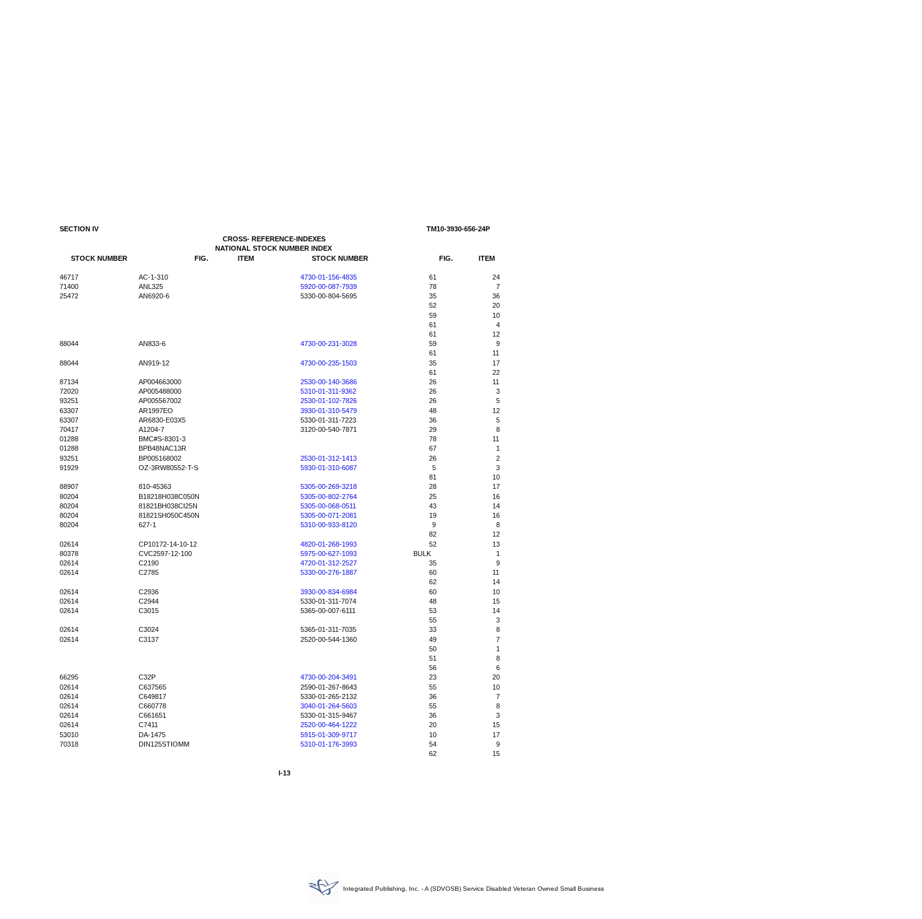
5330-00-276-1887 (328, 572)
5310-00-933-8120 (328, 524)
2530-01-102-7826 (328, 400)
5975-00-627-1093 (328, 553)
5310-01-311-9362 (328, 391)
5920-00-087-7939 (328, 286)
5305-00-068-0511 (328, 506)
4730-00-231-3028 (328, 343)
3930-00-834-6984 (328, 592)
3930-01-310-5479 (328, 410)
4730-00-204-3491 (328, 677)
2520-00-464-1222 (328, 724)
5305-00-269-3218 (328, 486)
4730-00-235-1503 (328, 363)
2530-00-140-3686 (328, 382)
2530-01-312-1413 (328, 458)
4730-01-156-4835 (328, 277)
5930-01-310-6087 (328, 467)
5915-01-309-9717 (328, 734)
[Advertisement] (461, 99)
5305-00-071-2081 (328, 515)
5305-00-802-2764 (328, 496)
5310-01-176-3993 (328, 744)
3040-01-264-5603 (328, 706)
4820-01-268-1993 (328, 544)
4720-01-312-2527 (328, 563)
